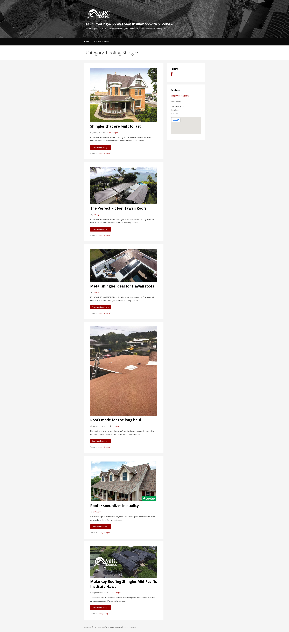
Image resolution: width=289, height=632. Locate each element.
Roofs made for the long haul (115, 419)
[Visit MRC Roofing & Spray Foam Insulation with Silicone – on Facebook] (172, 74)
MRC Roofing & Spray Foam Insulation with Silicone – (129, 24)
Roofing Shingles (104, 153)
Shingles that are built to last (115, 126)
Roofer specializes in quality (114, 505)
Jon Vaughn (113, 132)
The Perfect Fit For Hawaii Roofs (118, 208)
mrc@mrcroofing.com (180, 96)
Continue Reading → (100, 147)
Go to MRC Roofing (101, 41)
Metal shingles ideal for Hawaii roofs (122, 286)
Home (86, 41)
